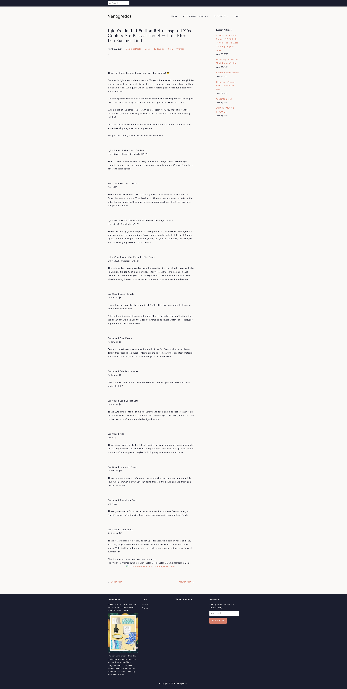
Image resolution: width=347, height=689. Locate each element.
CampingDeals (133, 49)
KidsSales (159, 49)
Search (145, 605)
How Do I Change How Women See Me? (225, 86)
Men (170, 49)
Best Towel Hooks (194, 16)
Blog (174, 16)
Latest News (114, 599)
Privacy (145, 608)
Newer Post (185, 581)
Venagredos (182, 683)
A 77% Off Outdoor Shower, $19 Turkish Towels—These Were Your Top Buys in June (227, 42)
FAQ (236, 16)
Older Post (116, 581)
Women (180, 49)
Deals (147, 49)
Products (220, 16)
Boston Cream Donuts (227, 72)
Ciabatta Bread (224, 99)
